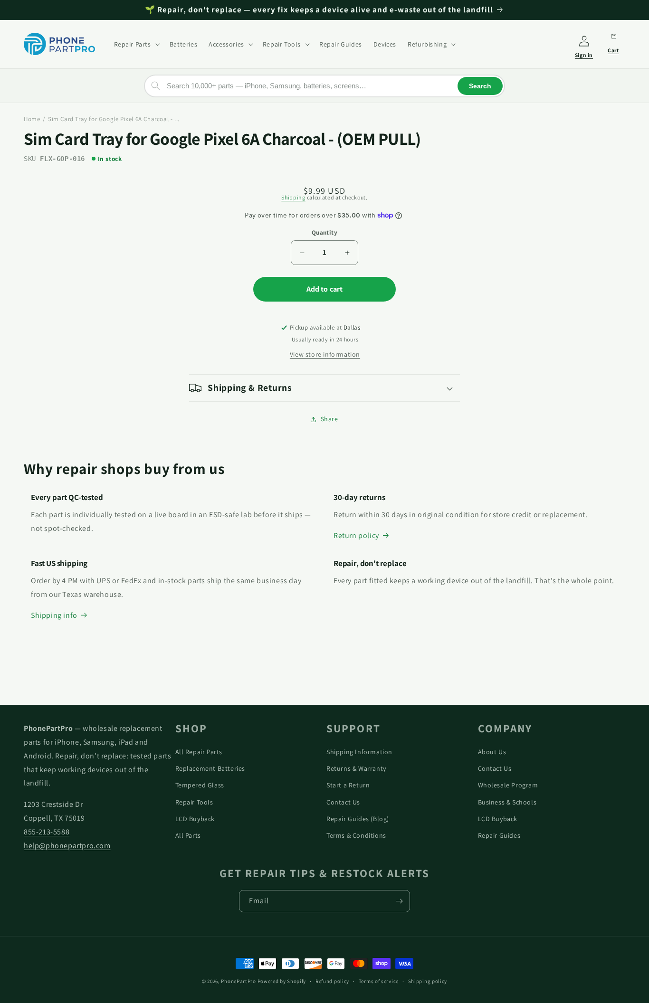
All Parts (188, 835)
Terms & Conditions (356, 835)
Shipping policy (428, 980)
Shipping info (54, 615)
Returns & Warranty (356, 768)
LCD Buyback (195, 818)
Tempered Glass (199, 785)
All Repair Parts (199, 751)
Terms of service (379, 980)
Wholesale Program (508, 785)
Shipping (293, 197)
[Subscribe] (399, 901)
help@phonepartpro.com (67, 845)
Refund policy (332, 980)
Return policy (356, 535)
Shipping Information (359, 751)
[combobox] (324, 85)
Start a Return (348, 785)
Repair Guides (499, 835)
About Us (492, 751)
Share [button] (329, 419)
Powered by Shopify (282, 981)
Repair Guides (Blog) (357, 818)
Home (32, 119)
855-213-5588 (46, 831)
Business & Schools (507, 801)
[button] (136, 44)
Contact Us (343, 801)
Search (480, 85)
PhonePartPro (238, 981)
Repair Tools (194, 801)
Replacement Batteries (210, 768)
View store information (325, 354)
